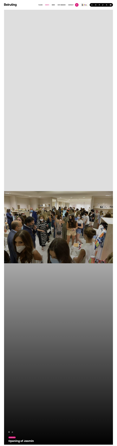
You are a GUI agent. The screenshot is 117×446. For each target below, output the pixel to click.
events (47, 5)
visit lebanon (61, 5)
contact (70, 5)
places (41, 5)
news (53, 5)
